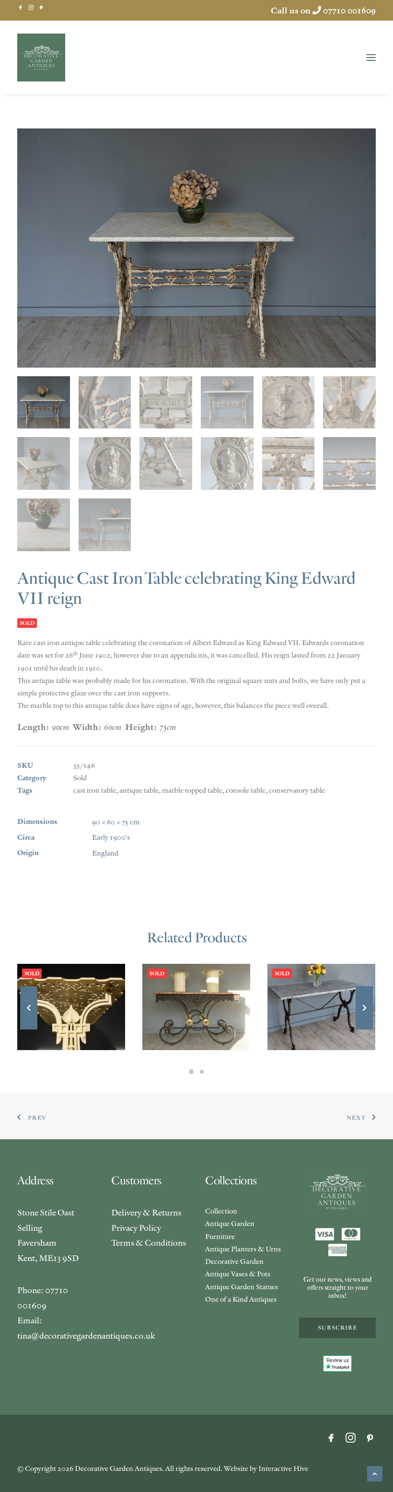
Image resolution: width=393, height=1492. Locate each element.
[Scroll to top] (374, 1473)
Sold (80, 778)
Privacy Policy (136, 1228)
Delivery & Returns (146, 1212)
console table (246, 790)
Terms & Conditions (148, 1243)
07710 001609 (349, 10)
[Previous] (28, 1029)
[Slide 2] (201, 1071)
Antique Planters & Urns (243, 1249)
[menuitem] (20, 7)
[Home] (337, 1192)
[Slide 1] (191, 1071)
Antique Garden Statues (241, 1287)
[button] (20, 7)
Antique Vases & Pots (237, 1274)
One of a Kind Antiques (241, 1299)
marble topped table (192, 790)
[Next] (364, 1029)
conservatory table (297, 790)
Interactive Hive (283, 1468)
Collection (221, 1211)
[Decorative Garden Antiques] (41, 57)
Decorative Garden (234, 1261)
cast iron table (94, 790)
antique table (139, 790)
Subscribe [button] (337, 1327)
